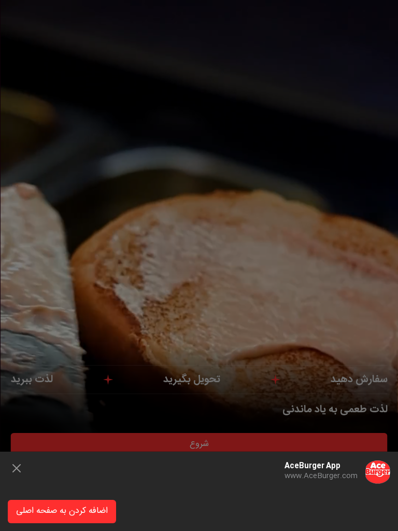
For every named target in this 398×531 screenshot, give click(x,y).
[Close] (16, 468)
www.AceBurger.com (321, 476)
